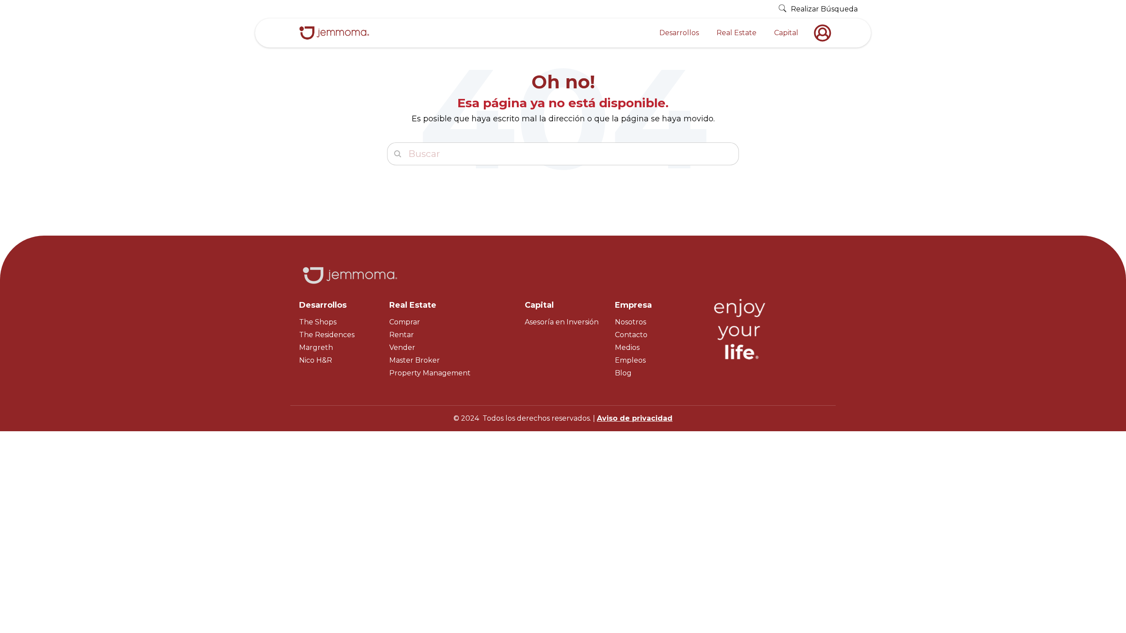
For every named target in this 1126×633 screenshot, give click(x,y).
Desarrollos (679, 33)
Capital (786, 33)
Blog (623, 373)
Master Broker (414, 360)
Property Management (430, 373)
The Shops (317, 322)
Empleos (630, 360)
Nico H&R (315, 360)
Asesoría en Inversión (562, 322)
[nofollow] (825, 33)
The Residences (327, 335)
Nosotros (630, 322)
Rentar (401, 335)
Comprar (404, 322)
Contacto (631, 335)
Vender (402, 347)
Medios (627, 347)
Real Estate (737, 33)
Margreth (316, 347)
